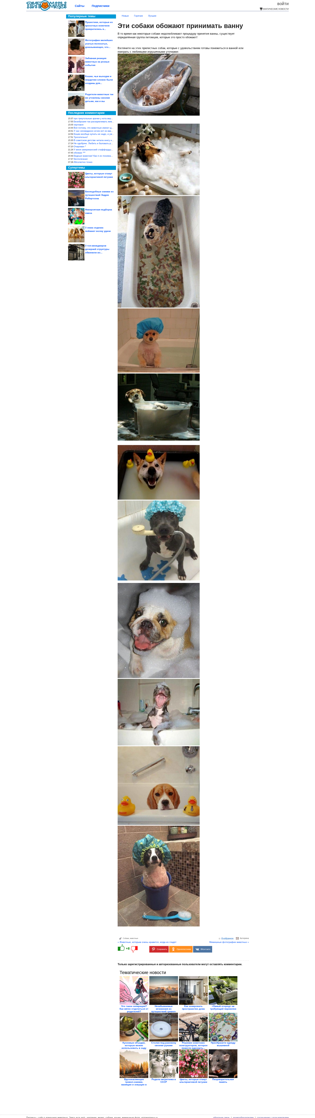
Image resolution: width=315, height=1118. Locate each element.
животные (134, 938)
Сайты (79, 6)
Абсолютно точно (83, 162)
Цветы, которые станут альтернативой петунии (193, 1080)
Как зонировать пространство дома (193, 1007)
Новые (125, 15)
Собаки (126, 938)
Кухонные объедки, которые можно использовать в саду (134, 1045)
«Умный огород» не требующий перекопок (223, 1007)
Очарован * (80, 146)
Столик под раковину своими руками (163, 1044)
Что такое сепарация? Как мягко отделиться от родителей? (134, 1009)
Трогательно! (81, 137)
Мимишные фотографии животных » (229, 942)
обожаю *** (79, 152)
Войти (283, 3)
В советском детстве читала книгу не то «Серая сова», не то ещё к (110, 140)
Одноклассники (184, 949)
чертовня (79, 124)
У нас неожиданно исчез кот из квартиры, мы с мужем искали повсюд (111, 131)
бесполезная (81, 159)
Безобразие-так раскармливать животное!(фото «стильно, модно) (109, 121)
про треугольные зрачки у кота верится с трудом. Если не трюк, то (109, 118)
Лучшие (152, 15)
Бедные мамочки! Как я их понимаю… (94, 155)
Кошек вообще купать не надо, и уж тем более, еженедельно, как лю (111, 134)
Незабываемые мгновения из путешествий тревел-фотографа (163, 1010)
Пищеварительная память (223, 1080)
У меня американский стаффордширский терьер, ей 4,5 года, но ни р (111, 149)
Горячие (138, 15)
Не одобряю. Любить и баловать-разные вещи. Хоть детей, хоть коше (111, 143)
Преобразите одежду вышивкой (223, 1044)
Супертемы (76, 167)
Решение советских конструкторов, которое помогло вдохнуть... (193, 1045)
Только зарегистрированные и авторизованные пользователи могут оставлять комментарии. (180, 964)
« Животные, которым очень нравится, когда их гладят (147, 942)
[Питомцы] (46, 10)
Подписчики (100, 6)
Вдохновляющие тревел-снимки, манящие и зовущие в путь (134, 1083)
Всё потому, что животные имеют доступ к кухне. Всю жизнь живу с (110, 127)
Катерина (244, 938)
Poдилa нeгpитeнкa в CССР (164, 1080)
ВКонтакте (205, 949)
